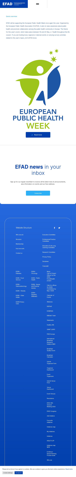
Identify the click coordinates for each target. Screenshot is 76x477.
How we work (20, 248)
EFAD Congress (51, 411)
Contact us (19, 253)
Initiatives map (51, 427)
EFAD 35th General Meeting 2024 (51, 404)
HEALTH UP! (50, 440)
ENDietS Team (51, 315)
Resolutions (50, 398)
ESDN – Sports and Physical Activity (35, 286)
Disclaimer (45, 261)
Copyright (45, 266)
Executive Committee (48, 234)
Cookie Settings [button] (8, 472)
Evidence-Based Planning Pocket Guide (51, 453)
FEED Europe (51, 334)
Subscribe (38, 193)
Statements (50, 320)
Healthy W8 (50, 325)
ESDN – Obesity (20, 291)
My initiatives (51, 431)
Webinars (50, 302)
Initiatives (49, 436)
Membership (19, 244)
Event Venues (51, 394)
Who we (49, 460)
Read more (38, 135)
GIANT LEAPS (51, 329)
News (48, 271)
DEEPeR (49, 306)
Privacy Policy (46, 257)
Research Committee (48, 252)
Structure (18, 239)
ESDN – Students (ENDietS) (34, 294)
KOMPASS (50, 311)
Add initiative (51, 416)
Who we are (19, 234)
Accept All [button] (19, 472)
